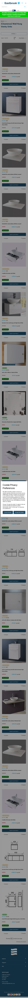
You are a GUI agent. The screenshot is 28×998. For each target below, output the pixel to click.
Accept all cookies (19, 512)
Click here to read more (14, 16)
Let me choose (7, 512)
